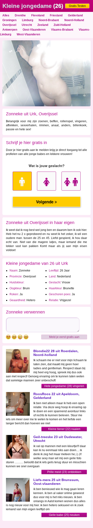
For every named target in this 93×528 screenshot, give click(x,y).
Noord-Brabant (49, 20)
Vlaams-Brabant (62, 29)
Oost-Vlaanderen (34, 29)
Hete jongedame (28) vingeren (64, 386)
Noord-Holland (74, 20)
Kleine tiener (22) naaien (64, 429)
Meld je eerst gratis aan (64, 337)
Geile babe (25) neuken (64, 515)
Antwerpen (9, 29)
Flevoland (37, 15)
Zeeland (42, 25)
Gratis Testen (77, 6)
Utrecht (27, 25)
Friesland (56, 15)
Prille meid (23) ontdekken (64, 472)
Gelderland (75, 15)
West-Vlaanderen (28, 34)
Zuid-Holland (62, 25)
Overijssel (9, 25)
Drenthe (20, 15)
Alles (5, 15)
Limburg (27, 20)
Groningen (9, 20)
